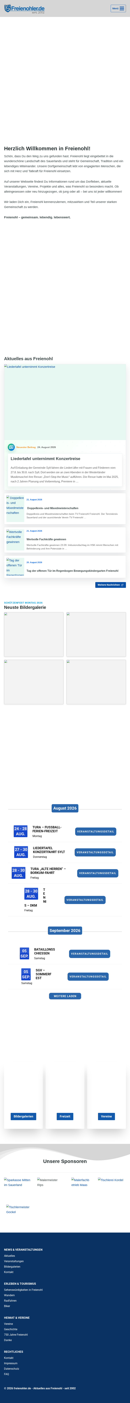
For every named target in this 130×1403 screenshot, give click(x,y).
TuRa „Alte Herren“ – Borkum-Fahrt (48, 871)
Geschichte (10, 1329)
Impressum (10, 1363)
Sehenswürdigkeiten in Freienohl (23, 1289)
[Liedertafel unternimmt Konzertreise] (65, 402)
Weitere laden (65, 996)
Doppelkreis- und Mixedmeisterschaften (52, 508)
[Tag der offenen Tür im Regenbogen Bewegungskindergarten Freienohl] (15, 567)
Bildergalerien (12, 1266)
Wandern (9, 1295)
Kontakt (8, 1272)
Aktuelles (9, 1255)
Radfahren (10, 1300)
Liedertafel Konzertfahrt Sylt (49, 850)
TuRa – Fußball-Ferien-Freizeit (46, 829)
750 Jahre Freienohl (16, 1334)
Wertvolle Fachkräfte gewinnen (46, 539)
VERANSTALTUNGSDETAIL (95, 831)
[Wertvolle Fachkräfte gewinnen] (15, 539)
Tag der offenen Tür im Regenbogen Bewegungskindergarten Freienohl (72, 570)
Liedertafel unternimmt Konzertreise (45, 458)
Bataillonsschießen (44, 951)
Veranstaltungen (14, 1261)
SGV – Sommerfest (43, 974)
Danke (8, 1340)
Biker (7, 1306)
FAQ (6, 1374)
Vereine (8, 1323)
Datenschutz (11, 1368)
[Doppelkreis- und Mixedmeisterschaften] (15, 508)
